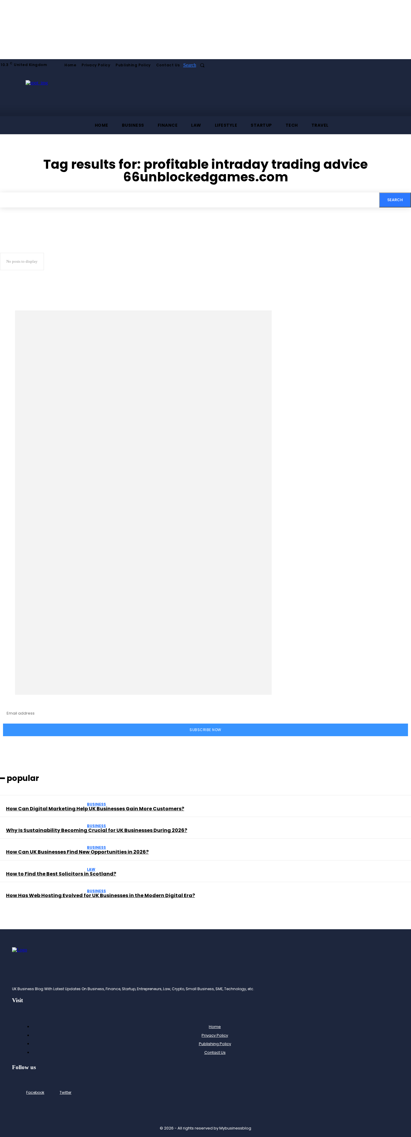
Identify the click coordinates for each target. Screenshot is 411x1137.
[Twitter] (54, 1092)
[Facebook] (20, 1092)
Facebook (35, 1092)
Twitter (65, 1092)
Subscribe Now (205, 729)
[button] (195, 65)
